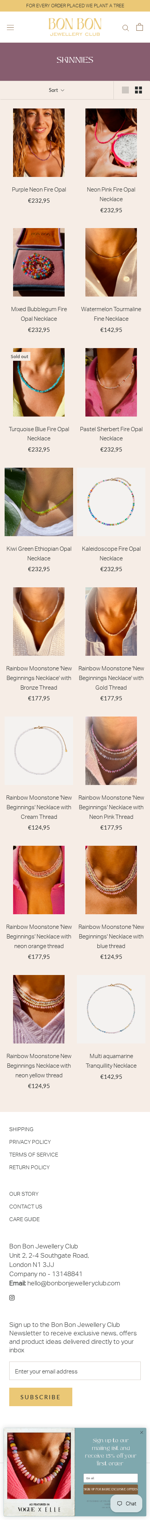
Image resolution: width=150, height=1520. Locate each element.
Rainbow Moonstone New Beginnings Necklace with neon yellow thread (39, 1065)
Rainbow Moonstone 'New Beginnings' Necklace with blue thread (111, 936)
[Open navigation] (10, 26)
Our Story (23, 1193)
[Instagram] (12, 1297)
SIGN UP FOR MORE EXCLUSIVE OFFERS (111, 1489)
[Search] (125, 27)
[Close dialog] (141, 1432)
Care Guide (24, 1219)
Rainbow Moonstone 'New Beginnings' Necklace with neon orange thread (39, 936)
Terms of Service (33, 1154)
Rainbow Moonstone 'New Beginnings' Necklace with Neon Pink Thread (111, 806)
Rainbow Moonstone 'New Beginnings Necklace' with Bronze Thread (39, 677)
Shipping (21, 1129)
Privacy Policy (30, 1141)
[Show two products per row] (138, 90)
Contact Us (25, 1206)
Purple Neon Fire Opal (39, 189)
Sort (54, 90)
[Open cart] (139, 27)
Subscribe (40, 1396)
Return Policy (29, 1167)
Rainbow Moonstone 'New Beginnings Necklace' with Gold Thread (111, 677)
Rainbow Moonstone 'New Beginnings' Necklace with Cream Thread (39, 806)
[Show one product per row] (125, 90)
